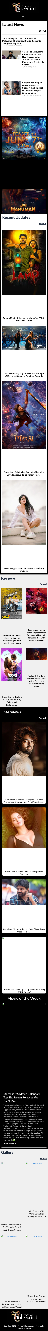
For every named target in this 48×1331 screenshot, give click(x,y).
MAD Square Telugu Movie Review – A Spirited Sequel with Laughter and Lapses (12, 639)
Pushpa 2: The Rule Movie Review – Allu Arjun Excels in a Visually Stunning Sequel (36, 681)
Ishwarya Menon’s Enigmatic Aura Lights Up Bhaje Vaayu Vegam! (11, 1304)
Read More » (9, 1143)
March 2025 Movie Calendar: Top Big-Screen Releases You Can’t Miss (21, 1097)
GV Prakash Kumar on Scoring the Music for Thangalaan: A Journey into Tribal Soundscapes (24, 800)
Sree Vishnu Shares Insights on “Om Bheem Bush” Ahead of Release (24, 930)
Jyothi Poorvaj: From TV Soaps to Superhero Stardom (24, 872)
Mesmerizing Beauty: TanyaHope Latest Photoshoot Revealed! (36, 1299)
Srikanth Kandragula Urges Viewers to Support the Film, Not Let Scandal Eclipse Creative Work (32, 87)
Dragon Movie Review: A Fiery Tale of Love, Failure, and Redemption (12, 701)
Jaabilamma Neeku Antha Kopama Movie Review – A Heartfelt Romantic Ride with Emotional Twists (36, 635)
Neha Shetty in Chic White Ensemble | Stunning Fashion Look (36, 1214)
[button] (23, 15)
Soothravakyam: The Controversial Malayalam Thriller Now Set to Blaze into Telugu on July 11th (21, 41)
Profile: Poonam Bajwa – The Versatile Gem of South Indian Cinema (11, 1227)
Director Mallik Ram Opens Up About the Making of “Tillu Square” (24, 990)
